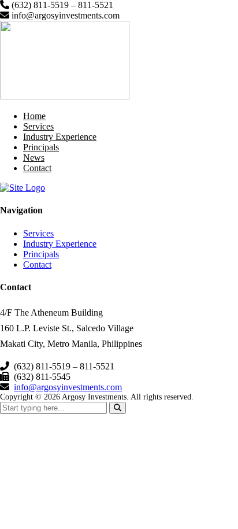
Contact (37, 168)
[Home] (22, 188)
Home (34, 116)
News (33, 157)
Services (38, 126)
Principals (41, 147)
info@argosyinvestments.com (68, 387)
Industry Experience (59, 137)
